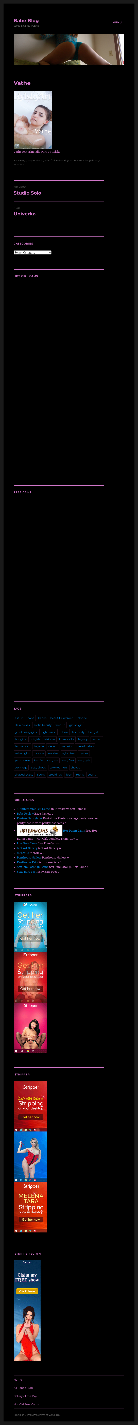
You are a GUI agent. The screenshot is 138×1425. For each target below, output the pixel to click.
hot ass (63, 732)
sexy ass (52, 760)
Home (18, 1379)
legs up (83, 739)
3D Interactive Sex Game (33, 809)
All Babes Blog (61, 160)
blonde (82, 718)
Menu (117, 22)
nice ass (39, 753)
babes (42, 718)
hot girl (93, 732)
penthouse (22, 760)
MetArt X (23, 852)
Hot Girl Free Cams (26, 1404)
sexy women (58, 767)
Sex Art (38, 760)
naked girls (22, 753)
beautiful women (62, 718)
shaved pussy (24, 774)
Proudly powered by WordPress (44, 1415)
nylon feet (69, 753)
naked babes (85, 746)
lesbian (96, 739)
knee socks (66, 739)
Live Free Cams (27, 843)
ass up (19, 718)
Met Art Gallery (27, 848)
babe (30, 718)
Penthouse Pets (27, 862)
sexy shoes (38, 767)
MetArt (52, 746)
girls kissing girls (26, 732)
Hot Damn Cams (73, 830)
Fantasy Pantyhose (29, 818)
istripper (49, 739)
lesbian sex (22, 746)
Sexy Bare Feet (27, 871)
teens (80, 774)
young (92, 774)
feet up (60, 725)
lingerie (39, 746)
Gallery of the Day (25, 1396)
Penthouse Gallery (29, 857)
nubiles (53, 753)
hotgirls (35, 739)
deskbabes (22, 725)
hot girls (89, 160)
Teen (22, 164)
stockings (55, 774)
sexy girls (84, 760)
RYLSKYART (76, 160)
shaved (75, 767)
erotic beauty (43, 725)
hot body (78, 732)
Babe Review (25, 813)
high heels (48, 732)
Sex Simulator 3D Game (32, 867)
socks (41, 774)
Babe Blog (26, 20)
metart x (67, 746)
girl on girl (75, 725)
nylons (83, 753)
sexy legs (21, 767)
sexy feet (68, 760)
